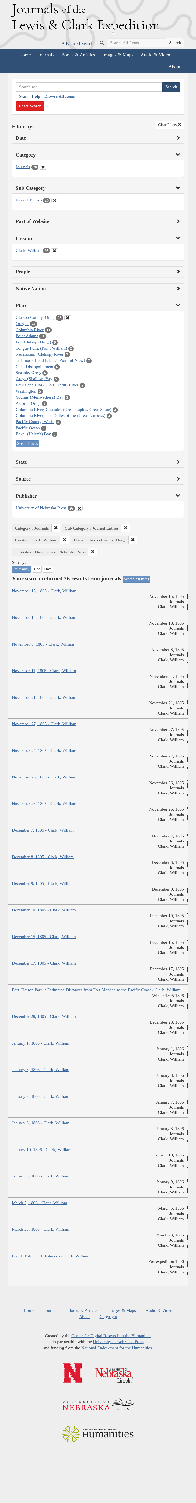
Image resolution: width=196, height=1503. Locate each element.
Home (25, 54)
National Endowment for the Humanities (116, 1347)
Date (47, 569)
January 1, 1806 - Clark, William (40, 1043)
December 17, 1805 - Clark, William (44, 963)
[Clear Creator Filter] (54, 250)
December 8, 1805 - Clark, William (43, 856)
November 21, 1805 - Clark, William (44, 697)
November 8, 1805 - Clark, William (43, 644)
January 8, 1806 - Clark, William (40, 1069)
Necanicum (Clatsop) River (39, 354)
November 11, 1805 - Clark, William (44, 670)
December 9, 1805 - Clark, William (43, 883)
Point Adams (27, 335)
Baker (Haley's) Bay (33, 433)
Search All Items (136, 579)
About (174, 66)
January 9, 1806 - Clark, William (40, 1176)
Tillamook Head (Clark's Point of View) (50, 360)
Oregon (22, 323)
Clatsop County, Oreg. (35, 317)
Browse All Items (59, 96)
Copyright (108, 1316)
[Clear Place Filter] (67, 317)
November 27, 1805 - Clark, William (44, 723)
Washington (26, 391)
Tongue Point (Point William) (41, 348)
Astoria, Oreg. (28, 403)
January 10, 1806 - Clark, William (41, 1149)
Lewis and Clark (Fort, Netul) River (47, 385)
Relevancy (21, 569)
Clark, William (29, 250)
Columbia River (30, 329)
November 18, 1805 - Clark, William (44, 617)
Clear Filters (168, 125)
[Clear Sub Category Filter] (54, 200)
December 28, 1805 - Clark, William (44, 1016)
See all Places (27, 443)
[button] (55, 528)
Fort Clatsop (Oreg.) (33, 342)
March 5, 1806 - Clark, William (39, 1202)
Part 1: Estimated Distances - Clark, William (50, 1256)
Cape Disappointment (34, 366)
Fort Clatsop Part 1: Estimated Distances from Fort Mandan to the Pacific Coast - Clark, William (96, 990)
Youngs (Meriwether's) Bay (39, 397)
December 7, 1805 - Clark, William (43, 830)
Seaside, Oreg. (28, 372)
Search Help (29, 96)
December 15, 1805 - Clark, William (44, 936)
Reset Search (30, 106)
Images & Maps (117, 54)
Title (36, 569)
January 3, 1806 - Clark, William (40, 1122)
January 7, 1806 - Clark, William (40, 1096)
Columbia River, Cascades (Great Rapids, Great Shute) (63, 409)
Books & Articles (78, 54)
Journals (46, 54)
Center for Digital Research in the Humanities (111, 1335)
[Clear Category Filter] (43, 167)
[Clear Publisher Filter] (79, 508)
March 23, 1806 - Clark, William (40, 1229)
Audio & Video (155, 54)
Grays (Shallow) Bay (34, 378)
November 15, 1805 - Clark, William (44, 591)
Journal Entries (29, 200)
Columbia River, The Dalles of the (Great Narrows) (60, 415)
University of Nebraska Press (41, 507)
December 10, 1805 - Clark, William (44, 910)
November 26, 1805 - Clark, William (44, 777)
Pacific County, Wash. (35, 421)
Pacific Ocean (28, 428)
